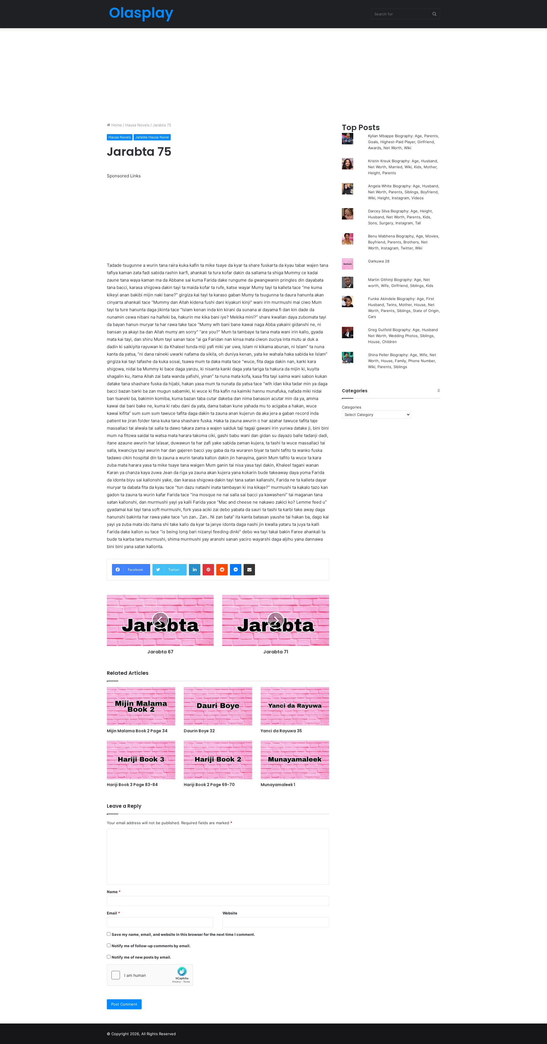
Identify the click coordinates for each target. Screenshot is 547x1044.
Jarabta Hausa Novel (152, 137)
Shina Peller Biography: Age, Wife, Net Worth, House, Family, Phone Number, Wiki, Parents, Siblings (402, 360)
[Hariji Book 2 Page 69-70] (218, 760)
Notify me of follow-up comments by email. (151, 946)
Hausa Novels (137, 125)
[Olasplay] (141, 14)
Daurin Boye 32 (199, 731)
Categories (351, 407)
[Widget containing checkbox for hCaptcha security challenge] (150, 975)
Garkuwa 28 (378, 261)
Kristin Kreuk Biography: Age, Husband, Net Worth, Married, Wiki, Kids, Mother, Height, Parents (403, 167)
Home (116, 125)
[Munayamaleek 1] (295, 760)
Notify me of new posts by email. (141, 957)
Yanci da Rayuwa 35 (281, 731)
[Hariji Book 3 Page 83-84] (141, 760)
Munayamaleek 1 (278, 784)
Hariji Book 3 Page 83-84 (132, 784)
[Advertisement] (273, 74)
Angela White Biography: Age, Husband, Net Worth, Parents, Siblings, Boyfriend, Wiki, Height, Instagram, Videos (403, 192)
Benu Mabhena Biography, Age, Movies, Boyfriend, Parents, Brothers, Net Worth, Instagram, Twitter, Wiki (403, 242)
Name (114, 891)
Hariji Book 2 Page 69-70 (209, 784)
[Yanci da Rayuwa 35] (295, 706)
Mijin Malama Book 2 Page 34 (137, 731)
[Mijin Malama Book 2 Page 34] (141, 706)
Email (113, 913)
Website (230, 913)
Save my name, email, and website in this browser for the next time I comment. (183, 934)
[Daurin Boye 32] (218, 706)
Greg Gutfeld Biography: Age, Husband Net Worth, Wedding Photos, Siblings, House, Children (403, 335)
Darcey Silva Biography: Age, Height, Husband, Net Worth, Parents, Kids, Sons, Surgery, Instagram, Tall (400, 217)
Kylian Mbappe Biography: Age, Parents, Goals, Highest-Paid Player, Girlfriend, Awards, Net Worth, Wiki (403, 142)
